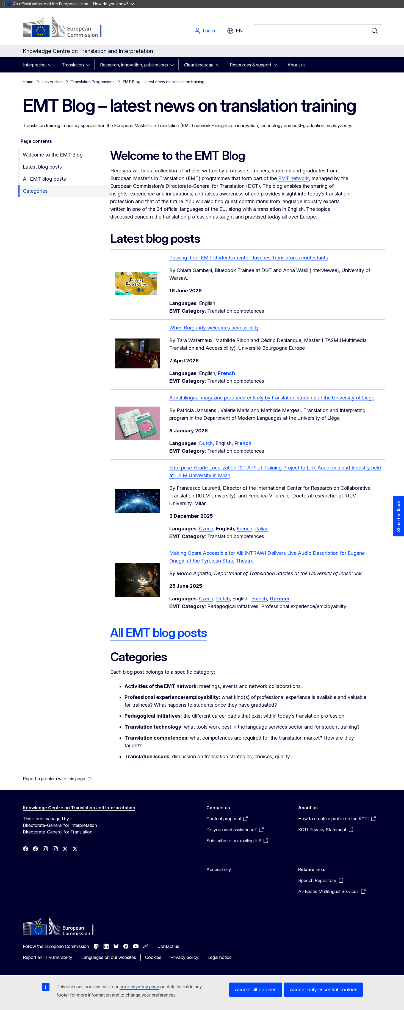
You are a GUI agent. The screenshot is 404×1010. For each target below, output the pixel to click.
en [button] (239, 30)
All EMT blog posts (44, 179)
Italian (262, 528)
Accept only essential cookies (323, 989)
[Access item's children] (51, 64)
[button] (57, 778)
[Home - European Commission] (67, 27)
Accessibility (218, 869)
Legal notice (219, 957)
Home (28, 81)
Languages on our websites (108, 957)
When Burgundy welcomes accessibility (214, 328)
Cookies (153, 957)
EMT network (293, 178)
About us (296, 65)
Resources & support (250, 65)
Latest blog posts (42, 167)
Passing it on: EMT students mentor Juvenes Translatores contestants (248, 258)
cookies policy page (139, 986)
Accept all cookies (255, 989)
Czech (206, 528)
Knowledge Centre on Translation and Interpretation (79, 807)
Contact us (168, 946)
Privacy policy (184, 957)
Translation (73, 65)
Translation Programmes (93, 81)
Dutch (206, 443)
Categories (35, 191)
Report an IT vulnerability (47, 957)
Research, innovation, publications (134, 65)
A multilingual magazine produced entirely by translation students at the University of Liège (271, 398)
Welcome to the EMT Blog (53, 155)
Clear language (199, 65)
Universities (52, 81)
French (244, 528)
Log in (209, 30)
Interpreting (34, 65)
